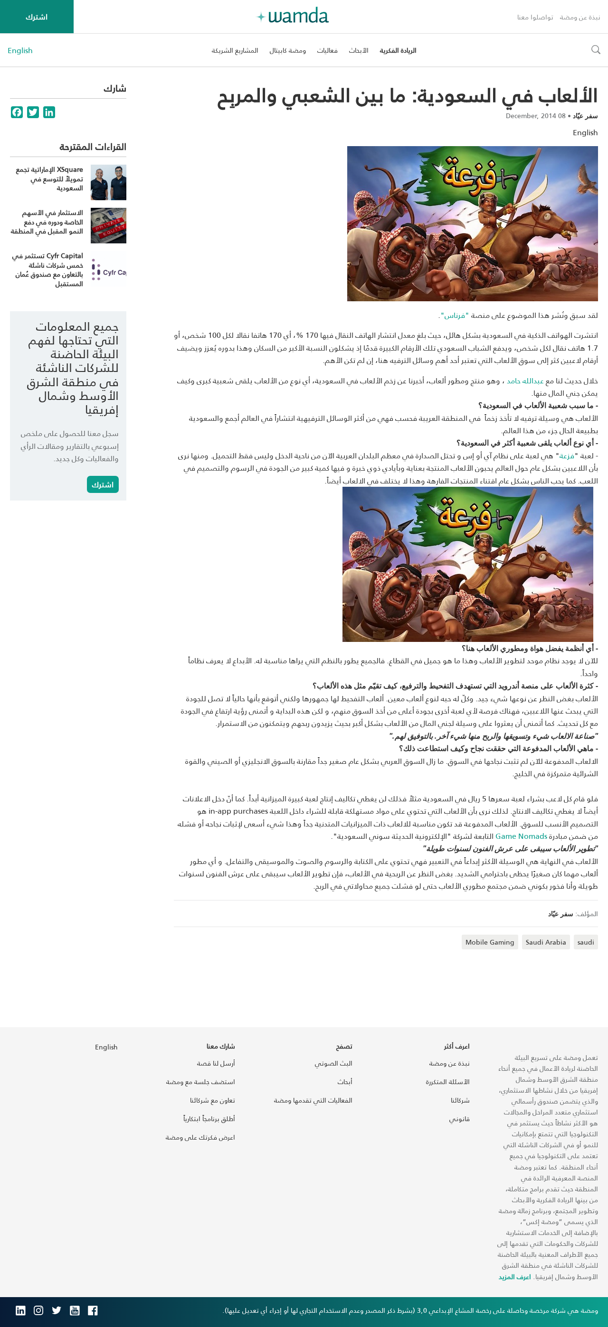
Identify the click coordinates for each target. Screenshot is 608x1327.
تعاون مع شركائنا (212, 1100)
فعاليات (327, 50)
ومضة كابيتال (288, 50)
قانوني (459, 1118)
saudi (586, 942)
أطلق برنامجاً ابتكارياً (209, 1118)
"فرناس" (454, 314)
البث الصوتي (333, 1063)
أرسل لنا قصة (216, 1063)
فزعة (567, 455)
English (20, 50)
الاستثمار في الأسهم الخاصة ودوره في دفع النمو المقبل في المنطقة (47, 221)
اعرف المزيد (515, 1276)
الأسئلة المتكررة (448, 1081)
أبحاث (345, 1081)
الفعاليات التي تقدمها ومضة (313, 1100)
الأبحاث (359, 50)
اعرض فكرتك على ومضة (200, 1137)
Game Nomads (521, 835)
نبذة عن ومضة (580, 16)
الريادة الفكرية (398, 50)
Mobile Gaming (490, 942)
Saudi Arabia (546, 942)
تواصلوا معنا (535, 16)
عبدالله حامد (524, 380)
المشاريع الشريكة (235, 50)
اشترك (37, 16)
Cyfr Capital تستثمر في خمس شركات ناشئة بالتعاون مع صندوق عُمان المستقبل (47, 269)
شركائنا (460, 1100)
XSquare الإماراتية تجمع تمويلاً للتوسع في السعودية (49, 178)
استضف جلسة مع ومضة (200, 1081)
